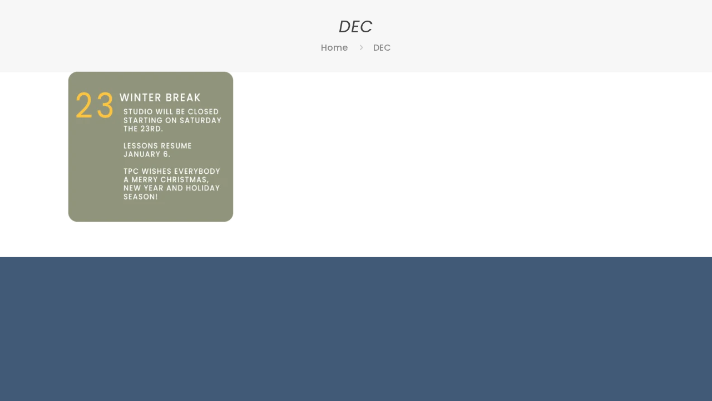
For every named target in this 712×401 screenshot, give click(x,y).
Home (334, 47)
